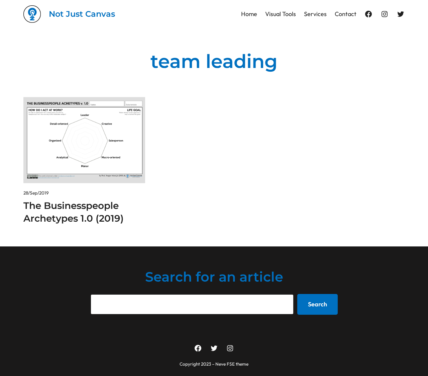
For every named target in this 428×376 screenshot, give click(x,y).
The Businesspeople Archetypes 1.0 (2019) (73, 212)
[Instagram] (385, 14)
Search (317, 304)
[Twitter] (401, 14)
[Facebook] (368, 14)
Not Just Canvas (82, 14)
